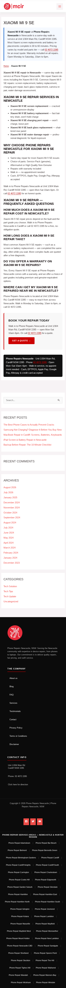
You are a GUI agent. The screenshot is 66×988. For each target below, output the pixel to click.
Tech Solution (10, 586)
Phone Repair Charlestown (45, 872)
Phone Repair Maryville (20, 924)
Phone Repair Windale (45, 982)
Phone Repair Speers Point (45, 953)
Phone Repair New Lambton (47, 938)
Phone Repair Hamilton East (45, 894)
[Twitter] (33, 821)
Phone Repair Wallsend (46, 968)
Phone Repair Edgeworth (45, 880)
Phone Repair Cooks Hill (19, 880)
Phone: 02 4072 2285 (17, 776)
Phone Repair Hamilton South (47, 902)
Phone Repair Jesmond (45, 909)
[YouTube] (40, 821)
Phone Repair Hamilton (18, 894)
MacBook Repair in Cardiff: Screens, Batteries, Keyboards (33, 435)
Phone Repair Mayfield (45, 924)
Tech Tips (8, 591)
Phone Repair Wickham (21, 982)
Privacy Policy (16, 728)
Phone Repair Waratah (18, 975)
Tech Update (10, 596)
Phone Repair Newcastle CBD (19, 946)
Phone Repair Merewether (47, 931)
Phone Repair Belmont (17, 850)
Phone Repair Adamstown (19, 843)
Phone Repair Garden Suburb (19, 887)
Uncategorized (11, 601)
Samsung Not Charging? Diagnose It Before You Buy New (33, 430)
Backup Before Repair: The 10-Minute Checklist (27, 445)
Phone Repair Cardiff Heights (18, 865)
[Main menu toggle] (59, 6)
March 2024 (10, 547)
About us (13, 678)
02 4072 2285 (51, 49)
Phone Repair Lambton (44, 916)
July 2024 (8, 527)
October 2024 (10, 512)
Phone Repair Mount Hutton (18, 938)
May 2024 (9, 538)
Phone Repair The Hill (45, 960)
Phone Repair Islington (19, 909)
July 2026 (8, 492)
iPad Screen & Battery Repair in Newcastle (25, 440)
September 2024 (12, 517)
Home (6, 66)
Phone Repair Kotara (20, 916)
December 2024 (12, 502)
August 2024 (10, 522)
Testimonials (15, 711)
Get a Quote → (21, 340)
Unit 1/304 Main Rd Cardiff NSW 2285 (16, 766)
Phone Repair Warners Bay (44, 975)
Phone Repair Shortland (18, 953)
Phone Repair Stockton (20, 960)
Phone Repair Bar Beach (46, 843)
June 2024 (9, 532)
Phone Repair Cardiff (50, 858)
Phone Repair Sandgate (48, 946)
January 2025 (10, 497)
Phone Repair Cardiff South (47, 865)
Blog (12, 686)
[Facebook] (26, 821)
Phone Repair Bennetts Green (44, 850)
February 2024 (11, 553)
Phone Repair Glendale (48, 887)
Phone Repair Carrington (18, 872)
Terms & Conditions (18, 736)
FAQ (12, 695)
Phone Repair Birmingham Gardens (21, 858)
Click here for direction (18, 784)
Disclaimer (14, 744)
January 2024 (10, 558)
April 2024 (9, 543)
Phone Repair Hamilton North (17, 902)
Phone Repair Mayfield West (19, 931)
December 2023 (12, 563)
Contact (13, 719)
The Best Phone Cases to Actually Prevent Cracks (29, 424)
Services (13, 703)
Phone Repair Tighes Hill (19, 968)
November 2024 (12, 507)
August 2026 (10, 487)
